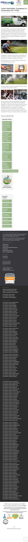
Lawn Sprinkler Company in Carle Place (10, 308)
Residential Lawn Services (6, 215)
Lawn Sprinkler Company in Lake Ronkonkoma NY (12, 432)
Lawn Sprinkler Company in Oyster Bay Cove (11, 355)
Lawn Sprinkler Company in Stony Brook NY (11, 486)
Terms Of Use (5, 257)
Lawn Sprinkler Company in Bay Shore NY (10, 384)
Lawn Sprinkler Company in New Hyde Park (10, 349)
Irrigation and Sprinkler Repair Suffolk (10, 289)
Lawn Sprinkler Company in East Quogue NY (11, 402)
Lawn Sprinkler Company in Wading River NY (11, 492)
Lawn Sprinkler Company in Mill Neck (9, 343)
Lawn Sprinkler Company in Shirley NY (9, 476)
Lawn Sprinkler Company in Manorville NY (10, 438)
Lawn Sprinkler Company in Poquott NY (10, 459)
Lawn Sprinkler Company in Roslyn (9, 366)
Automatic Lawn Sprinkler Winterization (10, 247)
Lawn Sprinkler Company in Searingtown (10, 370)
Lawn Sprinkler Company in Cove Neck (10, 311)
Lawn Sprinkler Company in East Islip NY (10, 399)
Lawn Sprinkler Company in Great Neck (10, 324)
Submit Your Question (9, 171)
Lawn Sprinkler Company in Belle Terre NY (10, 385)
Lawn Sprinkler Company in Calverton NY (10, 390)
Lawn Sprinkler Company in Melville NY (10, 443)
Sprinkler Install (5, 244)
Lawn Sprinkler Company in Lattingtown (10, 332)
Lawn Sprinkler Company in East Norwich (10, 312)
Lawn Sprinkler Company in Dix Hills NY (10, 397)
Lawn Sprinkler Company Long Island (9, 297)
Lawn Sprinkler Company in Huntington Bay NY (11, 425)
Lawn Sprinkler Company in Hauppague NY (10, 417)
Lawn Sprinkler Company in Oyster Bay (10, 357)
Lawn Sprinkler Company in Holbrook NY (10, 420)
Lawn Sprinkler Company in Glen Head (10, 320)
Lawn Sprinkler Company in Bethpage (9, 305)
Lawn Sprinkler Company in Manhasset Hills (10, 338)
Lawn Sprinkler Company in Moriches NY (10, 447)
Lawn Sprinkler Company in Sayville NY (10, 470)
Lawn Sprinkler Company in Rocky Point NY (10, 467)
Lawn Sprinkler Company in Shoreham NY (10, 478)
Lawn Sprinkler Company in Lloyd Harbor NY (11, 435)
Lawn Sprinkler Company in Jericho (9, 329)
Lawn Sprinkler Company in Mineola (9, 344)
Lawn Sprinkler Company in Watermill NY (10, 494)
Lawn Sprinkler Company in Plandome (9, 360)
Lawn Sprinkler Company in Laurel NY (9, 434)
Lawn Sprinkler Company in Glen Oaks (10, 321)
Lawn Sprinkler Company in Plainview (9, 358)
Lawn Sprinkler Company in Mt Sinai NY (10, 449)
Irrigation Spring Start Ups (7, 250)
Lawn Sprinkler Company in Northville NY (10, 455)
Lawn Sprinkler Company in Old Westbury (10, 354)
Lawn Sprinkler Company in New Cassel (10, 347)
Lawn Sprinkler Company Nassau (9, 295)
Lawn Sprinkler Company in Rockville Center (11, 363)
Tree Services (6, 226)
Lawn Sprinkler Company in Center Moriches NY (11, 391)
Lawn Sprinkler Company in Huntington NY (10, 423)
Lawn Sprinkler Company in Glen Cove (9, 318)
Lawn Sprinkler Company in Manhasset (10, 340)
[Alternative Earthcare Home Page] (8, 3)
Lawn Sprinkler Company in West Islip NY (10, 497)
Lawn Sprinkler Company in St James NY (10, 485)
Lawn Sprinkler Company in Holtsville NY (10, 422)
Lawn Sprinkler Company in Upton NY (9, 491)
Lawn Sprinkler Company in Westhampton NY (11, 498)
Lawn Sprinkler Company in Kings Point (10, 331)
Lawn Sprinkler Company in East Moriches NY (11, 400)
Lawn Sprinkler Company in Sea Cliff (9, 369)
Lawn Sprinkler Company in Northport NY (10, 453)
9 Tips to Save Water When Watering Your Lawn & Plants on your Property (6, 126)
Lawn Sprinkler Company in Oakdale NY (10, 456)
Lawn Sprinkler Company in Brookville (9, 306)
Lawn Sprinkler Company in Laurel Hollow (10, 334)
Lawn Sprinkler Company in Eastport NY (10, 405)
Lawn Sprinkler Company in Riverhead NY (10, 466)
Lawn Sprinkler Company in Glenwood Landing (11, 323)
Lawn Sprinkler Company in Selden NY (9, 472)
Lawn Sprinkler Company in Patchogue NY (10, 458)
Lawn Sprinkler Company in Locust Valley (10, 337)
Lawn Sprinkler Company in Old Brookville (10, 352)
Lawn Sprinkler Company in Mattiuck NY (10, 441)
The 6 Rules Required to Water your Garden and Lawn (6, 147)
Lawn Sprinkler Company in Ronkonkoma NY (11, 469)
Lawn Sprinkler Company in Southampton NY (11, 482)
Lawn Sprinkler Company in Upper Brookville (11, 373)
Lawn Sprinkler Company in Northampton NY (11, 452)
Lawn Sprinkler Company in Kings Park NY (10, 429)
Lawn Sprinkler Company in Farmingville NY (10, 406)
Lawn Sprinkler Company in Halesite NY (10, 414)
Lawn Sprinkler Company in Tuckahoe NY (10, 489)
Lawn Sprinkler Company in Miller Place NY (10, 446)
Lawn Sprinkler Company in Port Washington (11, 361)
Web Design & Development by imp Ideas (14, 528)
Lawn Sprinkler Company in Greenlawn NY (10, 412)
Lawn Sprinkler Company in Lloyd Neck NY (10, 437)
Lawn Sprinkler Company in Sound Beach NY (11, 481)
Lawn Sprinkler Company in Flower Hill (10, 314)
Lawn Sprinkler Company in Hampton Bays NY (11, 415)
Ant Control (6, 201)
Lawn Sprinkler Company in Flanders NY (10, 408)
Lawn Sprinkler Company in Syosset (9, 372)
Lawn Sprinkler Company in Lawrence (9, 335)
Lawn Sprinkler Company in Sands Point (10, 367)
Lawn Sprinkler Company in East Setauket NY (11, 403)
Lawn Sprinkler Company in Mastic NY (9, 440)
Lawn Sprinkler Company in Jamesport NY (10, 428)
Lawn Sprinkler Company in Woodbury (10, 376)
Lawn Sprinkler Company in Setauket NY (10, 473)
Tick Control (6, 222)
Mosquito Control (5, 210)
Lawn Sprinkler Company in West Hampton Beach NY (12, 495)
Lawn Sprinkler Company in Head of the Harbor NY (12, 418)
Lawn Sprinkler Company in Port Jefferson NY (11, 461)
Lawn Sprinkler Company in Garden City (10, 317)
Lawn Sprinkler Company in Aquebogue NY (10, 381)
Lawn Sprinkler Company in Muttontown (10, 346)
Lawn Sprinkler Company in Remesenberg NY (11, 464)
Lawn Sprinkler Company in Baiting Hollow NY (11, 383)
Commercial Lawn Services (6, 205)
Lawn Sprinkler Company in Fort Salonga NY (11, 409)
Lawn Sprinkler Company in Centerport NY (10, 394)
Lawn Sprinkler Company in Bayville (9, 303)
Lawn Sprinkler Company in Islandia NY (10, 426)
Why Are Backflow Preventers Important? (6, 165)
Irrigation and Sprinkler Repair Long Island (10, 292)
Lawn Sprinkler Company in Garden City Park (11, 315)
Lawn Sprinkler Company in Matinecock (10, 341)
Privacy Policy (5, 256)
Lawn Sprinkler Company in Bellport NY (10, 387)
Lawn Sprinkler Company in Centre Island (10, 309)
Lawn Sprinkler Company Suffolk (9, 294)
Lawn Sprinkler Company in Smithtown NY (10, 479)
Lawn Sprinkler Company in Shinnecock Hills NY (11, 475)
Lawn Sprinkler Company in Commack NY (10, 396)
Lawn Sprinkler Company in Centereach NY (10, 393)
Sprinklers (5, 219)
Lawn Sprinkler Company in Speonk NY (10, 483)
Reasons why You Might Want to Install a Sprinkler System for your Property (6, 137)
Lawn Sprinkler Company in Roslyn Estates (10, 364)
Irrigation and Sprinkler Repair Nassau (10, 290)
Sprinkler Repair (5, 246)
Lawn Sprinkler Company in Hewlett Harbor (10, 328)
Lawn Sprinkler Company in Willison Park (10, 375)
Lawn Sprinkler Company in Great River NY (10, 411)
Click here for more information (7, 186)
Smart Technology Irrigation (8, 251)
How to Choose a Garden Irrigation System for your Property (7, 156)
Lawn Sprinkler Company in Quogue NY (10, 463)
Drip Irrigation (5, 248)
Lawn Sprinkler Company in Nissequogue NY (11, 450)
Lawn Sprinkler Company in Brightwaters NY (11, 388)
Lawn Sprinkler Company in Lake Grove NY (10, 431)
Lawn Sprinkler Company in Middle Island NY (11, 444)
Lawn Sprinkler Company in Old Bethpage (10, 350)
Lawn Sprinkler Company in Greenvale (10, 326)
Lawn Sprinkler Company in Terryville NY (10, 488)
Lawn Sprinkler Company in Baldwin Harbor (10, 302)
